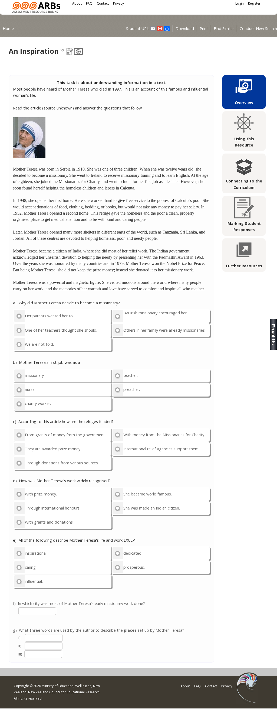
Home (8, 28)
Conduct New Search (258, 28)
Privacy (118, 3)
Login (239, 3)
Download (185, 28)
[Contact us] (273, 348)
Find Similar (224, 28)
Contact (103, 3)
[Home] (36, 8)
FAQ (89, 3)
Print (204, 28)
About (77, 3)
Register (254, 3)
